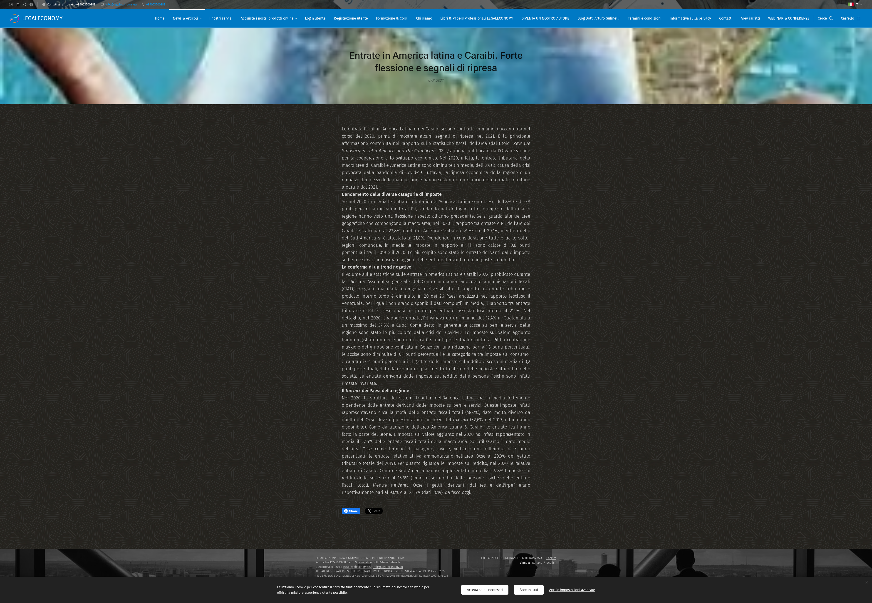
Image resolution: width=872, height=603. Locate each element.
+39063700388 (155, 4)
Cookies (551, 558)
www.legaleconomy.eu (357, 566)
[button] (825, 18)
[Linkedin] (17, 4)
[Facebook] (31, 4)
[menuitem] (160, 18)
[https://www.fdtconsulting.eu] (24, 4)
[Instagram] (11, 4)
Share (353, 511)
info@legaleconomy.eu (121, 4)
